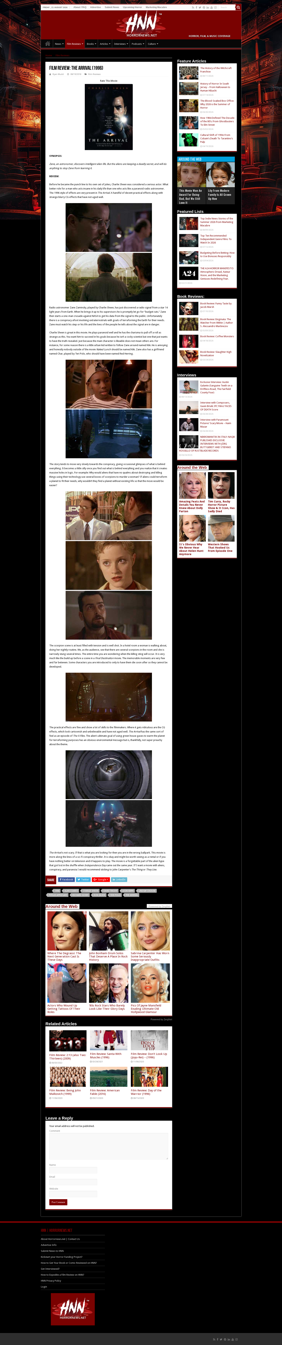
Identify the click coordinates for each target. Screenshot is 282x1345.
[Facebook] (196, 7)
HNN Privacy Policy (51, 1280)
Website (53, 1188)
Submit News (112, 7)
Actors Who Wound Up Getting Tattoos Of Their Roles (63, 1009)
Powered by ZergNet (161, 1019)
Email (52, 1176)
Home (48, 55)
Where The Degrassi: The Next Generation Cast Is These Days (64, 956)
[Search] (238, 7)
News (58, 43)
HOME (48, 43)
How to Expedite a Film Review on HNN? (62, 1274)
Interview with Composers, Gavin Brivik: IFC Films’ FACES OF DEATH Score (216, 406)
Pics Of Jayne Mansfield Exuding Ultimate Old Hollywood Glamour (146, 1009)
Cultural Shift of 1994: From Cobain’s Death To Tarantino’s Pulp (216, 138)
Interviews (120, 43)
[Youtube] (211, 7)
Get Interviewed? (50, 1268)
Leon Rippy (128, 891)
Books (90, 43)
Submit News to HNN (52, 1251)
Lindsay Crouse (147, 891)
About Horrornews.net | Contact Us (60, 1239)
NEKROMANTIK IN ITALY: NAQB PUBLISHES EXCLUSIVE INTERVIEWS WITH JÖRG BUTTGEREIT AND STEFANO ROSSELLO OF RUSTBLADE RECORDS (207, 443)
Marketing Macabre (156, 7)
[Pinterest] (203, 7)
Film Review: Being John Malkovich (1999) (65, 1092)
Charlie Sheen (90, 891)
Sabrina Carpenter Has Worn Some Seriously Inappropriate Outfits (150, 956)
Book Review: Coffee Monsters (217, 336)
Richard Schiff (80, 895)
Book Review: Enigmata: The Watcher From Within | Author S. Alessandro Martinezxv (216, 323)
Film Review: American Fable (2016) (105, 1092)
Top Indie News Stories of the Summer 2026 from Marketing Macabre (216, 222)
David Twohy (110, 891)
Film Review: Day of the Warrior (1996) (146, 1092)
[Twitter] (200, 7)
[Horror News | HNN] (141, 24)
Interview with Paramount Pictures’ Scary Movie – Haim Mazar (215, 423)
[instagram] (215, 7)
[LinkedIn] (207, 7)
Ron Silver (99, 895)
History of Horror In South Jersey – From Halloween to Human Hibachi (215, 87)
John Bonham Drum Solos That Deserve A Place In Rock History (108, 956)
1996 (57, 891)
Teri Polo (115, 895)
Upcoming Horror (132, 7)
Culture (152, 43)
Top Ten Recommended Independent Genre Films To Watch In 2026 (216, 239)
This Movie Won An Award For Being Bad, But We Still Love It (190, 196)
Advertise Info (49, 1245)
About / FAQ (79, 7)
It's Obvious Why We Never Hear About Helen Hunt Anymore (191, 549)
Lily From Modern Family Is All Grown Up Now (219, 194)
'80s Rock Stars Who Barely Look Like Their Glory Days (107, 1007)
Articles (104, 43)
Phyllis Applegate (58, 895)
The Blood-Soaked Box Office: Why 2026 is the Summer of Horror (217, 104)
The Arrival (132, 895)
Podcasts (137, 43)
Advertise (95, 7)
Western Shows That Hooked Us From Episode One (220, 547)
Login (44, 1286)
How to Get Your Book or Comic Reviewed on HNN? (69, 1262)
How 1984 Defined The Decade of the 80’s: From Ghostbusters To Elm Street (217, 121)
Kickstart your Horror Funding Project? (61, 1256)
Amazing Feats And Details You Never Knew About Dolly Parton (192, 506)
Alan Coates (71, 891)
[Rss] (193, 7)
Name (52, 1164)
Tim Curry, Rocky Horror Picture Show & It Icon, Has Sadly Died (221, 506)
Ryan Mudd (58, 74)
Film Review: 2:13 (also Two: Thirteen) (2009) (67, 1056)
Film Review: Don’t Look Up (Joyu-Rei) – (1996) (149, 1055)
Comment (54, 1130)
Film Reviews (74, 43)
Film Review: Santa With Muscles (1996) (105, 1055)
